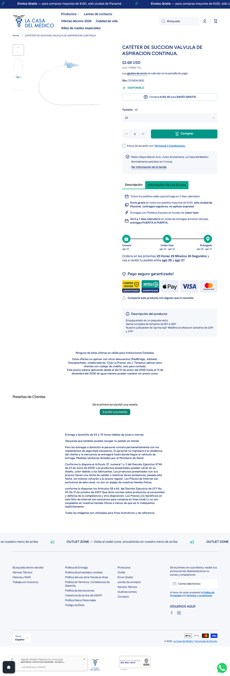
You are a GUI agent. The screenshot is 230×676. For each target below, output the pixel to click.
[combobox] (179, 21)
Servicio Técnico (22, 572)
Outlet (121, 572)
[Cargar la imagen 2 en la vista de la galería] (18, 63)
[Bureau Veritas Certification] (135, 665)
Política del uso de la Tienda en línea (86, 577)
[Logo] (33, 21)
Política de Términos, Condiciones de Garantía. (87, 584)
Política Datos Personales (80, 600)
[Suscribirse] (212, 583)
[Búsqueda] (162, 21)
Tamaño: (130, 109)
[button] (158, 298)
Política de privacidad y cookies (84, 572)
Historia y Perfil (22, 577)
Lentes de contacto (129, 582)
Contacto (123, 596)
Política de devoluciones (79, 590)
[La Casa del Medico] (95, 665)
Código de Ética (74, 605)
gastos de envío (137, 73)
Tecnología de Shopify (205, 641)
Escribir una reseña (115, 411)
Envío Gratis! (125, 577)
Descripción (133, 184)
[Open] (9, 667)
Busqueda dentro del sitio (28, 567)
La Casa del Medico (183, 641)
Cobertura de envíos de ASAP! (83, 595)
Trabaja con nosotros (25, 582)
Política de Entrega (76, 567)
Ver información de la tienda (149, 167)
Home (16, 35)
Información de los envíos (167, 185)
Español (19, 639)
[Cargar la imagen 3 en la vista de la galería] (18, 76)
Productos (124, 567)
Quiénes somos (127, 591)
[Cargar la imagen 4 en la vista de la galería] (18, 90)
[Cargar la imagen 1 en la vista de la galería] (18, 50)
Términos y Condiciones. (170, 145)
